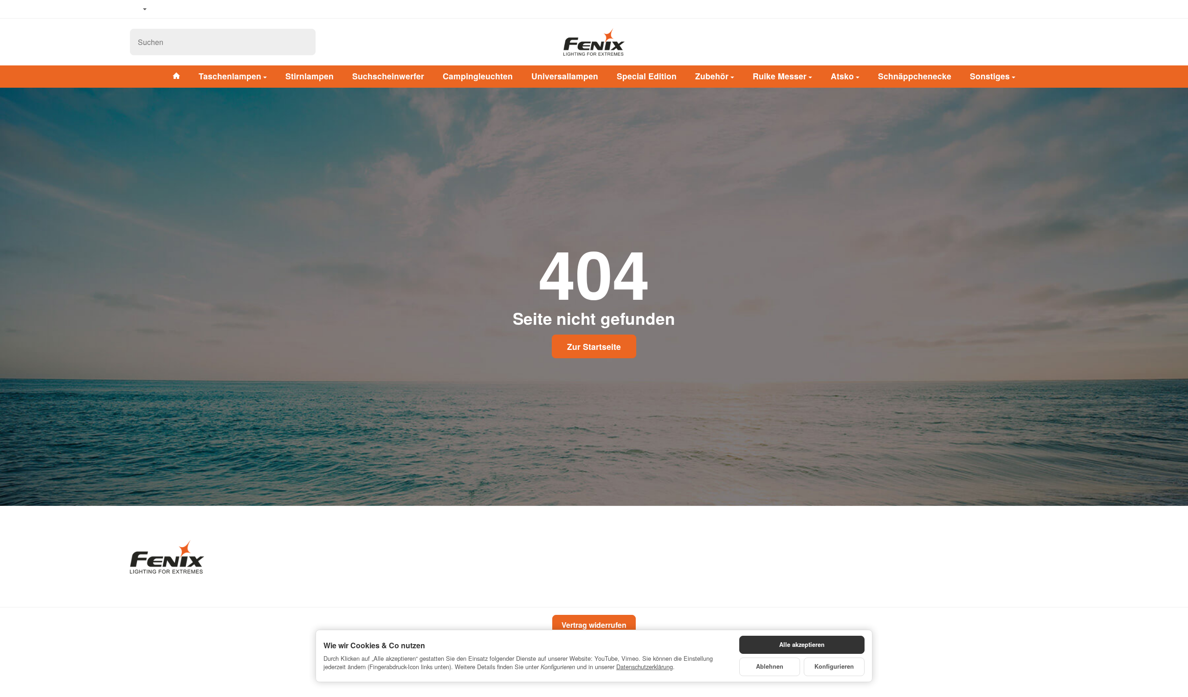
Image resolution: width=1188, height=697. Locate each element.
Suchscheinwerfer (388, 76)
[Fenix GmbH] (594, 42)
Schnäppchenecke (914, 76)
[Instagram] (190, 9)
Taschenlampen (230, 76)
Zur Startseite (594, 346)
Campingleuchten (478, 76)
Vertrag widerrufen (594, 625)
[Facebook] (163, 9)
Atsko (842, 76)
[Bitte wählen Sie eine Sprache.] (138, 9)
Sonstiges (990, 76)
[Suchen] (304, 42)
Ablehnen (769, 666)
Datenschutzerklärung (644, 666)
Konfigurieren (834, 666)
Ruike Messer (780, 76)
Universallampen (564, 76)
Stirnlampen (309, 76)
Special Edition (647, 76)
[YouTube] (177, 9)
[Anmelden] (1024, 41)
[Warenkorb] (1049, 41)
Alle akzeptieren (802, 644)
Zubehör (712, 76)
